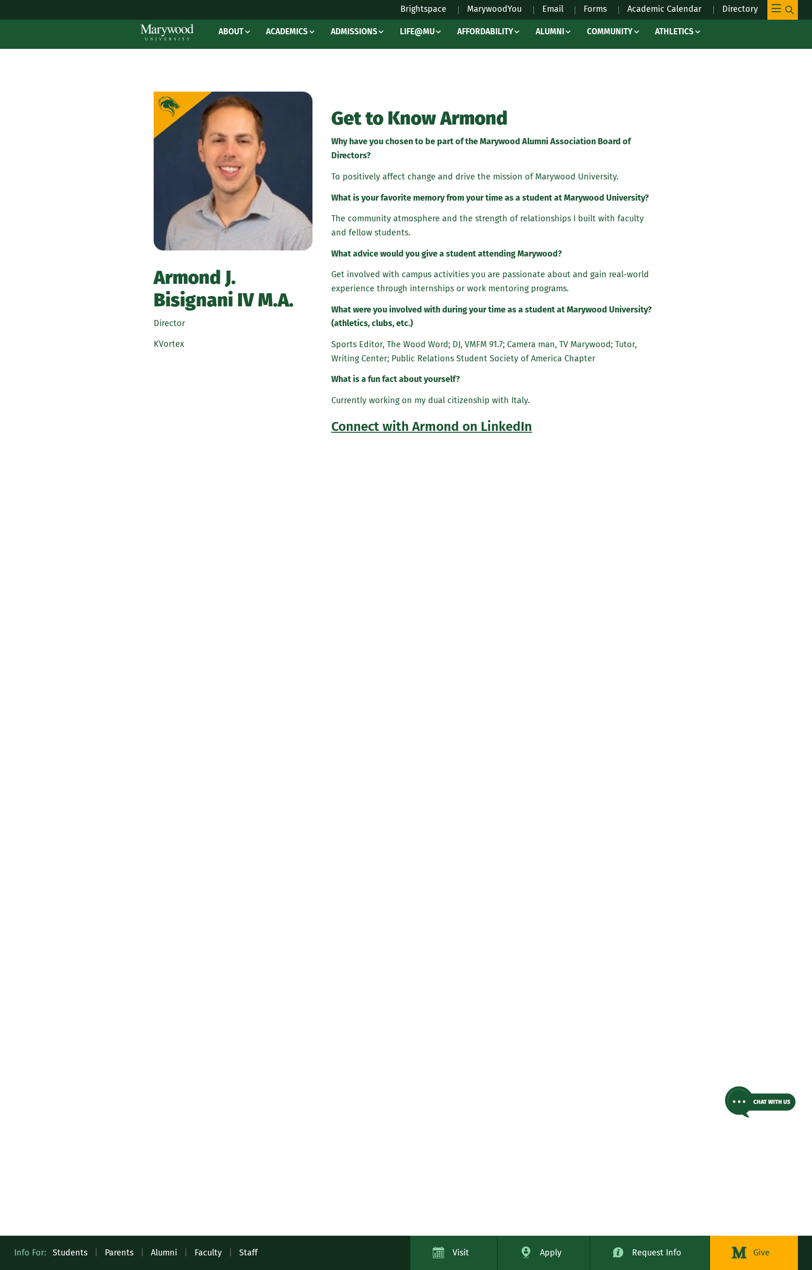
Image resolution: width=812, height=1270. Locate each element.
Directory (740, 9)
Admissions (354, 32)
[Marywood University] (167, 32)
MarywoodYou (494, 9)
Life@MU (417, 32)
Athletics (674, 32)
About (231, 32)
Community (609, 32)
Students (70, 1252)
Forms (595, 9)
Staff (248, 1252)
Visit (461, 1252)
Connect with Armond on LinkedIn (431, 426)
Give (761, 1252)
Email (552, 9)
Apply (551, 1252)
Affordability (485, 32)
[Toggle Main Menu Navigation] (782, 10)
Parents (119, 1252)
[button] (760, 1102)
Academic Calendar (664, 9)
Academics (287, 32)
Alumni (550, 32)
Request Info (656, 1252)
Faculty (208, 1252)
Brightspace (423, 9)
